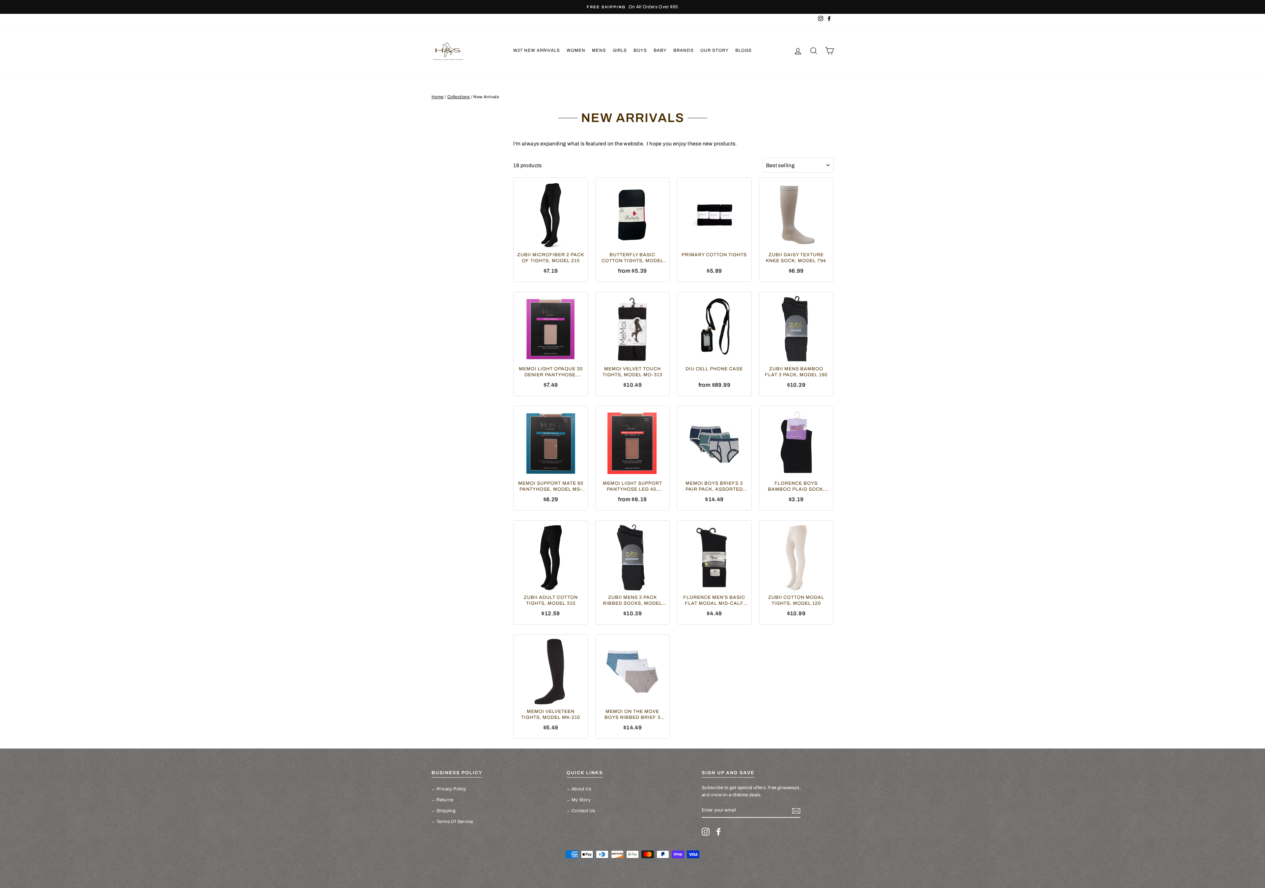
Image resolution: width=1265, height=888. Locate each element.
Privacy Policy (451, 788)
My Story (581, 799)
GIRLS (620, 50)
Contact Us (583, 810)
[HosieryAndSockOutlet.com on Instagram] (706, 832)
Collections (458, 97)
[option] (632, 7)
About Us (581, 788)
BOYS (640, 50)
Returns (445, 799)
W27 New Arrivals (536, 50)
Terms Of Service (454, 821)
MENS (599, 50)
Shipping (446, 810)
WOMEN (576, 50)
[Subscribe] (796, 810)
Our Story (714, 50)
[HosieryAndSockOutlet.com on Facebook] (718, 832)
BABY (660, 50)
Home (438, 97)
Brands (683, 50)
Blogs (743, 50)
